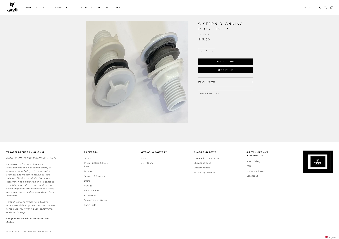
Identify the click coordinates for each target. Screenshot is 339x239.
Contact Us (252, 176)
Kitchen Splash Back (205, 172)
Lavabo (88, 171)
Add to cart (226, 61)
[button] (332, 237)
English (307, 7)
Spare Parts (90, 205)
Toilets (87, 158)
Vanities (88, 185)
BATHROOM (31, 7)
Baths (87, 181)
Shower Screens (92, 190)
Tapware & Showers (94, 176)
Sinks (143, 158)
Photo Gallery (253, 161)
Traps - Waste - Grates (95, 200)
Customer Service (255, 171)
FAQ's (249, 166)
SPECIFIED (104, 7)
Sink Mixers (147, 163)
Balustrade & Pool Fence (207, 158)
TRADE (120, 7)
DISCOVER (85, 7)
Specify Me (226, 70)
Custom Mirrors (202, 167)
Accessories (90, 195)
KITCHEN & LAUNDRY (56, 7)
